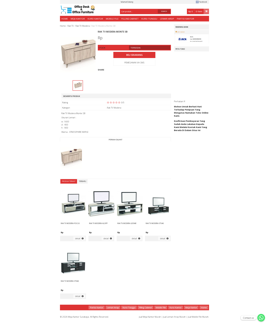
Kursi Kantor (95, 18)
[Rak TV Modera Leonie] (129, 204)
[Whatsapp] (261, 317)
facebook (203, 2)
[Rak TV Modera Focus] (73, 204)
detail (77, 238)
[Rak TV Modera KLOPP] (101, 204)
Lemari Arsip (167, 18)
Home (64, 18)
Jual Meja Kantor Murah (150, 316)
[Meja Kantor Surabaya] (77, 12)
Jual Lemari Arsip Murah (174, 316)
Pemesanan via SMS (134, 62)
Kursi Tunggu (149, 18)
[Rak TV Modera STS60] (73, 261)
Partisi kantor (185, 18)
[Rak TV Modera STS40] (158, 204)
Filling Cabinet (130, 18)
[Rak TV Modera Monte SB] (71, 158)
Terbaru (82, 181)
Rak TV (71, 25)
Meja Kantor (78, 18)
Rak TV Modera (83, 25)
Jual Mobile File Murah (198, 316)
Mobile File (112, 18)
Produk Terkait (69, 181)
